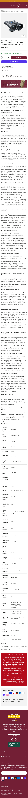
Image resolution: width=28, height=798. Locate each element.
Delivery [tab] (11, 92)
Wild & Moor (6, 786)
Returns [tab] (18, 92)
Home (2, 10)
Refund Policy (10, 793)
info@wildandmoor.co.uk (14, 734)
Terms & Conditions (18, 793)
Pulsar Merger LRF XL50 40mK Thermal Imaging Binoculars (12, 11)
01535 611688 (14, 735)
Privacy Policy (3, 793)
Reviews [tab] (24, 92)
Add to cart (18, 57)
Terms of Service (4, 794)
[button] (25, 5)
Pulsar (2, 40)
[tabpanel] (14, 372)
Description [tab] (4, 92)
